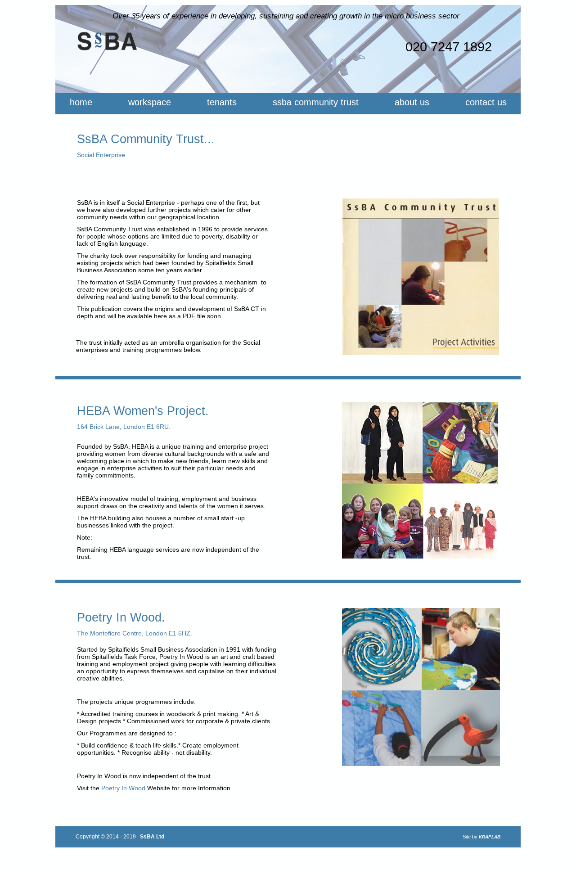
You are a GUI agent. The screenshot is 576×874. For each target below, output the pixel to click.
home (81, 102)
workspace (149, 102)
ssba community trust (316, 102)
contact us (486, 102)
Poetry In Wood (123, 788)
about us (412, 102)
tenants (222, 102)
